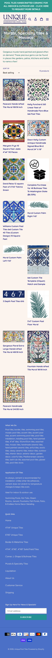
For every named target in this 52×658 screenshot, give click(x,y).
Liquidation (10, 571)
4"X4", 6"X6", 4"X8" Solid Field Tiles (22, 549)
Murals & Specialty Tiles (16, 563)
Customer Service (14, 585)
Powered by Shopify (36, 649)
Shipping (9, 592)
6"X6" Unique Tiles (14, 535)
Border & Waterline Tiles (16, 542)
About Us (9, 578)
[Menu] (47, 19)
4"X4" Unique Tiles (14, 527)
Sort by (6, 68)
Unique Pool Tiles (21, 649)
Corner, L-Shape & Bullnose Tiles (20, 556)
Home (8, 520)
